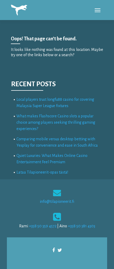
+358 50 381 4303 (81, 226)
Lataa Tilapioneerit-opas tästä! (42, 172)
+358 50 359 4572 (42, 226)
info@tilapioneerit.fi (57, 201)
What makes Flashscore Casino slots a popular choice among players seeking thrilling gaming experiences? (55, 122)
